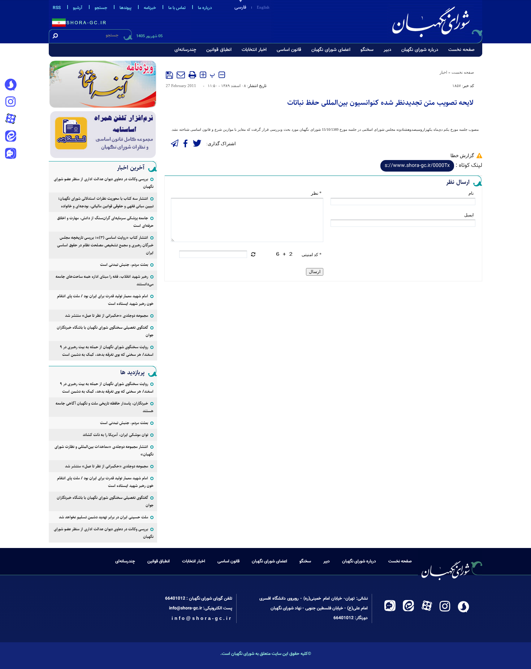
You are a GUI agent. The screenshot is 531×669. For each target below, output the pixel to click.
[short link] (417, 166)
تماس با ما (177, 8)
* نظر (316, 193)
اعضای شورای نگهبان (330, 49)
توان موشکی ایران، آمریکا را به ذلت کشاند (115, 435)
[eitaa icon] (10, 136)
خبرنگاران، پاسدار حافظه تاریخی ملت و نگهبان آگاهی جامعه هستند (105, 407)
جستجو (101, 8)
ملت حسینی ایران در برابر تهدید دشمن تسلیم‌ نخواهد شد (103, 517)
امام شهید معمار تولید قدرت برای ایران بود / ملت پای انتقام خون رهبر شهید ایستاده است (105, 300)
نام (471, 193)
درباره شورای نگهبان (419, 49)
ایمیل (469, 214)
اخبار (443, 72)
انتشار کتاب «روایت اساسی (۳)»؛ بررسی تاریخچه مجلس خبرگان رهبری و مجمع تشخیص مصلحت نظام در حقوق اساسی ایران (105, 245)
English (263, 7)
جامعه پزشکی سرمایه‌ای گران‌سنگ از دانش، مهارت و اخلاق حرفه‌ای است (105, 222)
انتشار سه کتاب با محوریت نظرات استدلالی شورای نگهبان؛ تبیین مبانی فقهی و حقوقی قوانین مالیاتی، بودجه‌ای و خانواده (106, 202)
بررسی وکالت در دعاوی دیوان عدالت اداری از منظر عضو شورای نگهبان (104, 183)
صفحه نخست (461, 49)
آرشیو (77, 8)
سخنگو (367, 49)
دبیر (387, 49)
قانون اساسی (289, 49)
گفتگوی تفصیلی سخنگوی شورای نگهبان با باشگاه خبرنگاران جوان (105, 331)
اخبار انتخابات (254, 49)
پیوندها (125, 8)
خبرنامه (150, 8)
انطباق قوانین (219, 49)
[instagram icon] (10, 102)
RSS (57, 8)
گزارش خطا (462, 155)
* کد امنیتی (311, 254)
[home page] (436, 20)
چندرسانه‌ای (185, 49)
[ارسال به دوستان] (181, 74)
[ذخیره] (169, 75)
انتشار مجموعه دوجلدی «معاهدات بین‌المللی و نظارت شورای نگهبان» (104, 450)
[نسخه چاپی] (192, 74)
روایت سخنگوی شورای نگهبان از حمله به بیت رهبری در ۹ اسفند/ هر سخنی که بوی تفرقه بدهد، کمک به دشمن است (107, 351)
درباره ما (205, 8)
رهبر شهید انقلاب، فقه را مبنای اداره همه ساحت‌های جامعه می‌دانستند (105, 280)
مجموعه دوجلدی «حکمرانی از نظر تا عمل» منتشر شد (106, 315)
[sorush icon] (10, 84)
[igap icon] (10, 154)
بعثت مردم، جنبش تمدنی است (124, 265)
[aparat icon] (10, 119)
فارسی (240, 7)
